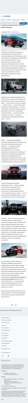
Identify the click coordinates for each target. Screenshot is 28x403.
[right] (26, 20)
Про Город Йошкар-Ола (5, 330)
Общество (9, 19)
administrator (15, 32)
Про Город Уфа (4, 337)
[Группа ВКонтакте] (2, 356)
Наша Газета (3, 325)
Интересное (3, 19)
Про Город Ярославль (5, 322)
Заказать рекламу (16, 19)
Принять (23, 23)
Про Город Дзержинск (5, 343)
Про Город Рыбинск (5, 335)
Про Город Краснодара (5, 348)
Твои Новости (4, 345)
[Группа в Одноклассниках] (8, 356)
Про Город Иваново (5, 327)
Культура (23, 19)
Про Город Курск (4, 333)
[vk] (12, 305)
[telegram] (16, 305)
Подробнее (24, 396)
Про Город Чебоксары (5, 317)
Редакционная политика (5, 360)
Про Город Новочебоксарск (6, 320)
